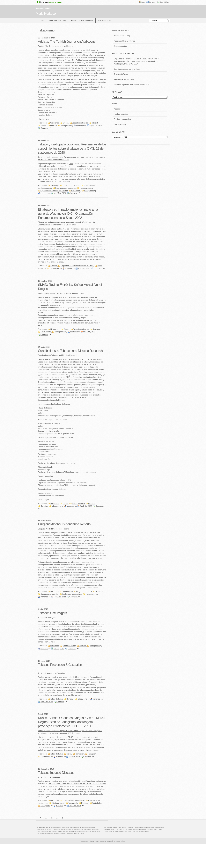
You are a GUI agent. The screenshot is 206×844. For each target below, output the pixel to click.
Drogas (65, 123)
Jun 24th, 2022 (86, 506)
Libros (68, 754)
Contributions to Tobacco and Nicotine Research (70, 351)
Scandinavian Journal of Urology (127, 69)
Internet (95, 123)
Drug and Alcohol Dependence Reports (64, 524)
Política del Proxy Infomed (82, 20)
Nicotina (91, 503)
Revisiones (75, 190)
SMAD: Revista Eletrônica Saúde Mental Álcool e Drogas (61, 293)
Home (41, 20)
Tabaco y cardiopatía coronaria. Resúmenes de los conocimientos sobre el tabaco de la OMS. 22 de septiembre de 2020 (72, 148)
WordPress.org (120, 124)
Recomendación (104, 20)
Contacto (152, 2)
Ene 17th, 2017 (46, 702)
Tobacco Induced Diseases (56, 772)
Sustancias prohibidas (49, 594)
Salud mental (45, 332)
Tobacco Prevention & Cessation (60, 665)
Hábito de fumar (78, 503)
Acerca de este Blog (57, 20)
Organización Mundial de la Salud (54, 190)
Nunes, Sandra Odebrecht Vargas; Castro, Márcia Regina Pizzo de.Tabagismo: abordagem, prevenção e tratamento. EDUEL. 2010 (71, 722)
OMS (71, 164)
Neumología (73, 803)
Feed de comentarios (122, 119)
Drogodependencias (80, 123)
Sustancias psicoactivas (72, 594)
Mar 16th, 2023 (84, 268)
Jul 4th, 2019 (59, 649)
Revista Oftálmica (121, 74)
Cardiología (54, 185)
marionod (80, 125)
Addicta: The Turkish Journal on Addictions (66, 41)
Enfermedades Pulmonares (74, 800)
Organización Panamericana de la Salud (77, 266)
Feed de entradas (121, 114)
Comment (44, 128)
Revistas (53, 125)
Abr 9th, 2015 (74, 756)
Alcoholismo (55, 329)
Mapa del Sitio (164, 2)
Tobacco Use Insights (52, 613)
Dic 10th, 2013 (75, 806)
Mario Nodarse (46, 13)
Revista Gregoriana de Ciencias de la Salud (131, 85)
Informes (53, 266)
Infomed (91, 841)
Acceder (117, 109)
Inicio (143, 2)
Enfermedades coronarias (65, 188)
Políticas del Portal (43, 827)
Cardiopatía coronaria (71, 185)
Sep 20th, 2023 (95, 125)
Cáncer (65, 503)
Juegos (43, 125)
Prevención (79, 754)
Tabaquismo (66, 125)
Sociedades (97, 803)
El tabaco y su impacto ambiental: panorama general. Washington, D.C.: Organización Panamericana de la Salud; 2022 (68, 214)
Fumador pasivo (86, 188)
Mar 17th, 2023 (60, 193)
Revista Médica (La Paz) (124, 79)
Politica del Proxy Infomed (124, 41)
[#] (50, 128)
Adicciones (54, 123)
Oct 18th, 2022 (89, 332)
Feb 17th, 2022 (60, 597)
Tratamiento (45, 756)
